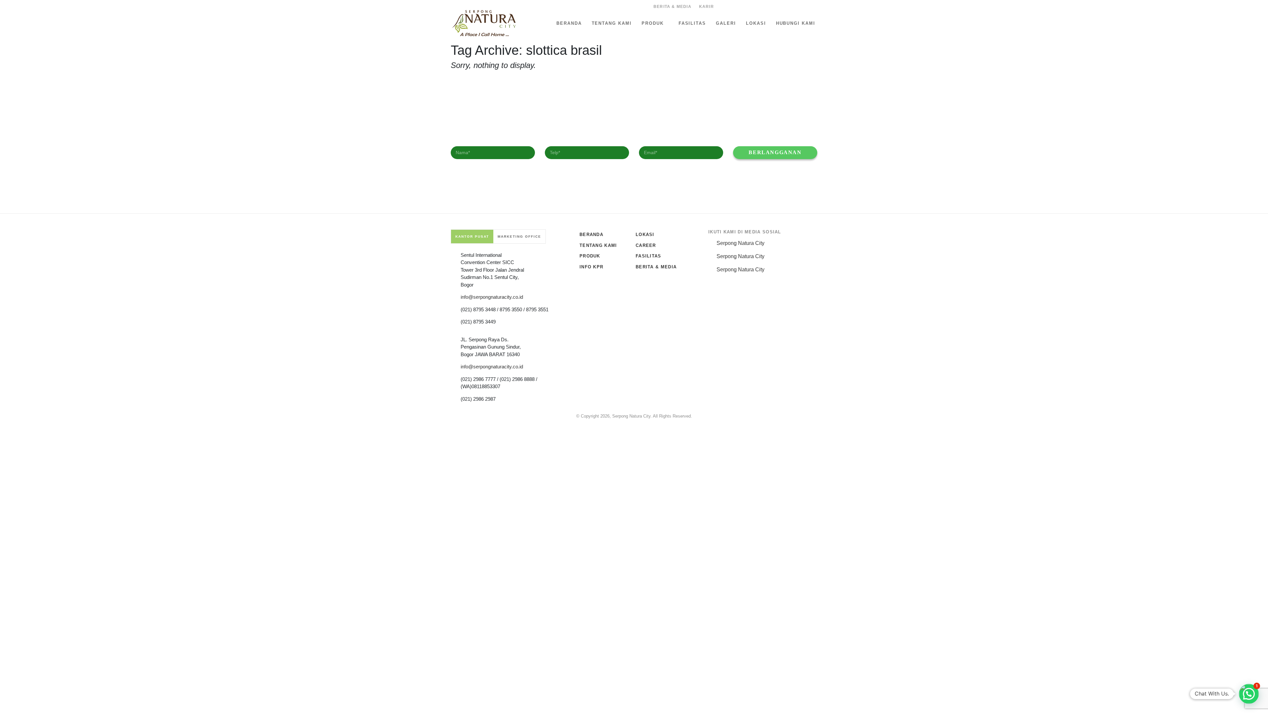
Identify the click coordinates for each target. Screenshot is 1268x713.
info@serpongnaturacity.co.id (492, 297)
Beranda (569, 23)
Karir (706, 6)
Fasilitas (692, 23)
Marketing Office (519, 236)
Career (646, 245)
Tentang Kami (612, 23)
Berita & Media (672, 6)
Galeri (726, 23)
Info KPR (591, 266)
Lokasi (756, 23)
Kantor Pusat (472, 236)
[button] (1249, 694)
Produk (653, 23)
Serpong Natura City (740, 243)
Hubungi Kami (795, 23)
